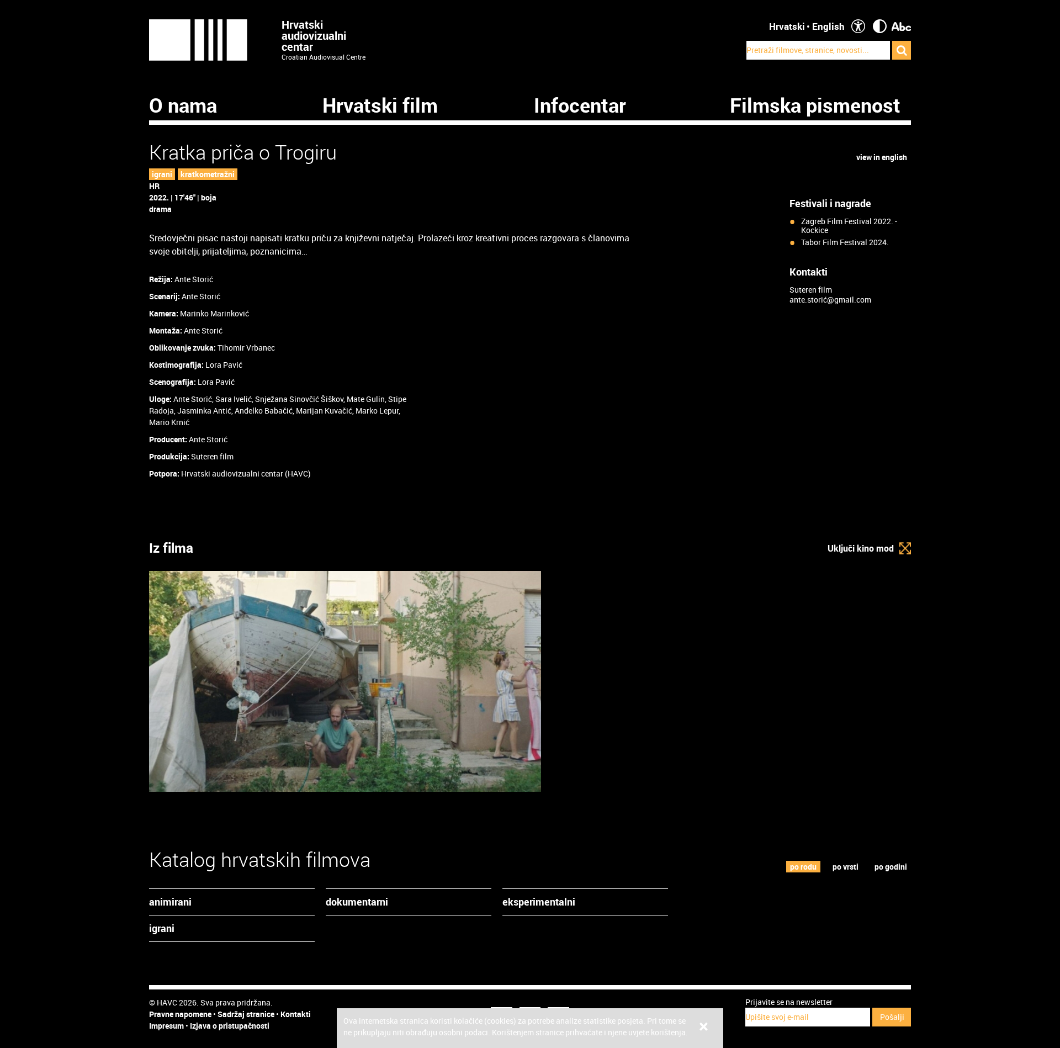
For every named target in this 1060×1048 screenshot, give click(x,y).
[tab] (803, 866)
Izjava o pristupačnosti (229, 1025)
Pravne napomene (180, 1014)
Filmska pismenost (815, 105)
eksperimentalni (538, 901)
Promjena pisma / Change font (901, 26)
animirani (170, 901)
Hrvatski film (380, 105)
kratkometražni (208, 174)
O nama (183, 105)
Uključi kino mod (861, 548)
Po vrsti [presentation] (845, 866)
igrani (162, 174)
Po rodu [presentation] (803, 866)
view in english (881, 157)
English (828, 26)
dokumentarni (357, 901)
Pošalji (892, 1017)
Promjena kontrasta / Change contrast (879, 26)
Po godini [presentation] (891, 866)
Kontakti (295, 1014)
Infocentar (580, 105)
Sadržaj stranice (246, 1014)
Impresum (166, 1025)
